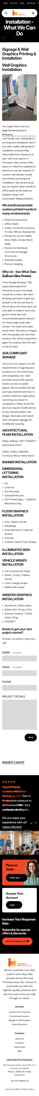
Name (6, 652)
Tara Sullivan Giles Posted (19, 274)
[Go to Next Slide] (35, 823)
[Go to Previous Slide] (31, 823)
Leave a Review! (12, 827)
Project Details (13, 696)
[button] (6, 13)
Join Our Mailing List (15, 941)
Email (6, 667)
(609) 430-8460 (23, 1071)
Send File (13, 3)
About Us (19, 1038)
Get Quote (31, 3)
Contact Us (19, 1075)
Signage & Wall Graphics (19, 1020)
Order (22, 3)
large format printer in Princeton (14, 132)
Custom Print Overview (19, 1012)
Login (5, 3)
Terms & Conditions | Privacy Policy (19, 1089)
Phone (6, 682)
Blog (19, 1051)
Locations (19, 1043)
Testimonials (19, 1047)
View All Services (19, 1024)
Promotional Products (19, 1016)
